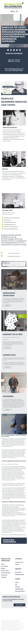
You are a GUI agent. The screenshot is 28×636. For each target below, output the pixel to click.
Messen (2, 564)
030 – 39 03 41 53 (16, 60)
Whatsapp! (15, 70)
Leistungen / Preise (19, 562)
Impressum (17, 586)
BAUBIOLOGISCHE (5, 559)
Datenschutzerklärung (19, 591)
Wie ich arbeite (18, 572)
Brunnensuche (4, 575)
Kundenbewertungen (19, 574)
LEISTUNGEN (18, 559)
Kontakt (17, 579)
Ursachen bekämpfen (5, 573)
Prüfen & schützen (5, 570)
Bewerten (3, 568)
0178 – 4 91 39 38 (16, 61)
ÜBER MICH (18, 569)
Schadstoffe (3, 577)
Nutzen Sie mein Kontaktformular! (9, 541)
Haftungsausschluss (19, 589)
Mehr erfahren (19, 604)
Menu (12, 11)
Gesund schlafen (4, 566)
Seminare (17, 564)
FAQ (16, 584)
